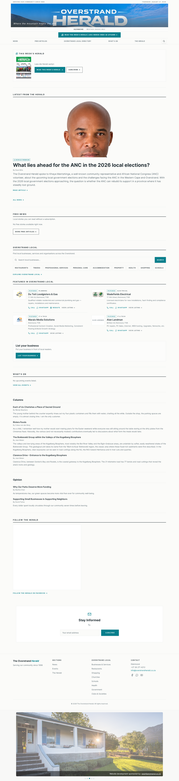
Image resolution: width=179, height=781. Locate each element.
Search (160, 260)
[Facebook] (132, 675)
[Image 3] (89, 778)
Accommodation (101, 268)
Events (55, 669)
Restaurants (21, 268)
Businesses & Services (101, 664)
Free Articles (41, 41)
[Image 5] (93, 778)
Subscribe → (74, 70)
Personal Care (80, 268)
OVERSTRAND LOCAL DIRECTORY (78, 41)
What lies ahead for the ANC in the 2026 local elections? (81, 165)
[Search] (164, 41)
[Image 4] (91, 778)
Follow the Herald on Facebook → (30, 593)
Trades (36, 268)
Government (97, 689)
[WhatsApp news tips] (137, 675)
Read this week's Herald (48, 70)
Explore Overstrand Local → (27, 274)
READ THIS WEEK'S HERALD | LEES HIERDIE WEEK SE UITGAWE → (91, 35)
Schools (159, 268)
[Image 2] (87, 778)
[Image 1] (85, 778)
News (15, 41)
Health (132, 268)
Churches (96, 677)
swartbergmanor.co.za (151, 774)
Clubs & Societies (99, 694)
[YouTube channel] (141, 675)
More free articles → (26, 232)
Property (119, 268)
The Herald (140, 41)
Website (56, 308)
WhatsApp (43, 308)
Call (33, 308)
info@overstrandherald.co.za (143, 670)
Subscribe (110, 633)
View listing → (68, 308)
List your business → (28, 356)
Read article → (20, 190)
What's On (113, 41)
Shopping (145, 268)
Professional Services (56, 268)
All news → (18, 200)
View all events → (22, 385)
